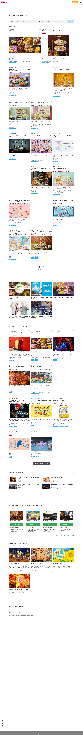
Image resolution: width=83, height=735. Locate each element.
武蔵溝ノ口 (56, 424)
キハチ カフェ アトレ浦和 (49, 59)
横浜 (50, 61)
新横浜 (11, 93)
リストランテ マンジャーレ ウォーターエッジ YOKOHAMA (41, 124)
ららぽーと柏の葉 (35, 390)
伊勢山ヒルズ (56, 92)
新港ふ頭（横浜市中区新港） (14, 423)
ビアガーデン (66, 535)
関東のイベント (22, 729)
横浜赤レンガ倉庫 (13, 59)
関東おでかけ (17, 729)
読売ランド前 (34, 454)
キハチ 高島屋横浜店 (52, 58)
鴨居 (33, 392)
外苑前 (45, 61)
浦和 (57, 61)
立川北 (53, 61)
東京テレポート (43, 392)
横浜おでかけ (40, 729)
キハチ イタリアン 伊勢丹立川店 (61, 58)
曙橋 (42, 160)
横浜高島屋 (34, 422)
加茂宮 (38, 126)
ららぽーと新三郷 (40, 389)
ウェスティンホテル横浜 (14, 125)
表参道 (58, 94)
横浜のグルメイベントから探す (54, 729)
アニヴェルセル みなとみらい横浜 (15, 222)
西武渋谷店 (20, 357)
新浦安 (33, 160)
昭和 (13, 391)
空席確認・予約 (17, 524)
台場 (39, 392)
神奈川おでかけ (28, 729)
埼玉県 (32, 133)
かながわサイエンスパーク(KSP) (59, 423)
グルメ (23, 615)
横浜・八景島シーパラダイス (58, 158)
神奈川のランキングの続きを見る (41, 463)
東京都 (43, 29)
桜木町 (11, 61)
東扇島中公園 (24, 389)
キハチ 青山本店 (46, 58)
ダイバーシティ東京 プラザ (48, 389)
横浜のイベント (45, 729)
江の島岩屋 (69, 355)
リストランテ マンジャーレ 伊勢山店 (60, 190)
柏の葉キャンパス (48, 392)
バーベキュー (60, 535)
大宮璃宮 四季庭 (68, 190)
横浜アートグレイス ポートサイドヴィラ (16, 256)
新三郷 (35, 392)
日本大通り (29, 61)
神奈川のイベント (34, 729)
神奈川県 (10, 29)
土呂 (40, 126)
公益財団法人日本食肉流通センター (15, 389)
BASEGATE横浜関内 (13, 454)
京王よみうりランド (40, 454)
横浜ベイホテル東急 (35, 255)
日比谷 (56, 61)
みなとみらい (17, 61)
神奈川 (33, 126)
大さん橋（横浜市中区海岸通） (24, 423)
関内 (11, 456)
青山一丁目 (48, 61)
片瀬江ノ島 (56, 358)
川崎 (11, 391)
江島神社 (55, 355)
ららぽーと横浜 (34, 389)
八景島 (55, 159)
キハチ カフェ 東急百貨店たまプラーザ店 (60, 59)
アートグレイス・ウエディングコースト (38, 156)
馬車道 (24, 61)
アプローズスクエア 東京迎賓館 (42, 158)
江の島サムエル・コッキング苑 (62, 355)
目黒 (62, 94)
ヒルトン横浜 (34, 190)
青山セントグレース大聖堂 (63, 92)
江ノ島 (62, 358)
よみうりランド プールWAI (36, 453)
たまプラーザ (61, 61)
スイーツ (29, 615)
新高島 (33, 191)
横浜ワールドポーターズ (14, 357)
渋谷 (20, 358)
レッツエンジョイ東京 (10, 729)
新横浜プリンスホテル (13, 92)
